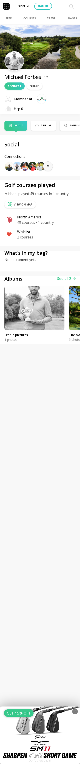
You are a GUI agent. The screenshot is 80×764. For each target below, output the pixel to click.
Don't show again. (40, 760)
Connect (14, 86)
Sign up (43, 6)
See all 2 (64, 278)
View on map (23, 204)
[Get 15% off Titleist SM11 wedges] (40, 735)
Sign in (23, 6)
